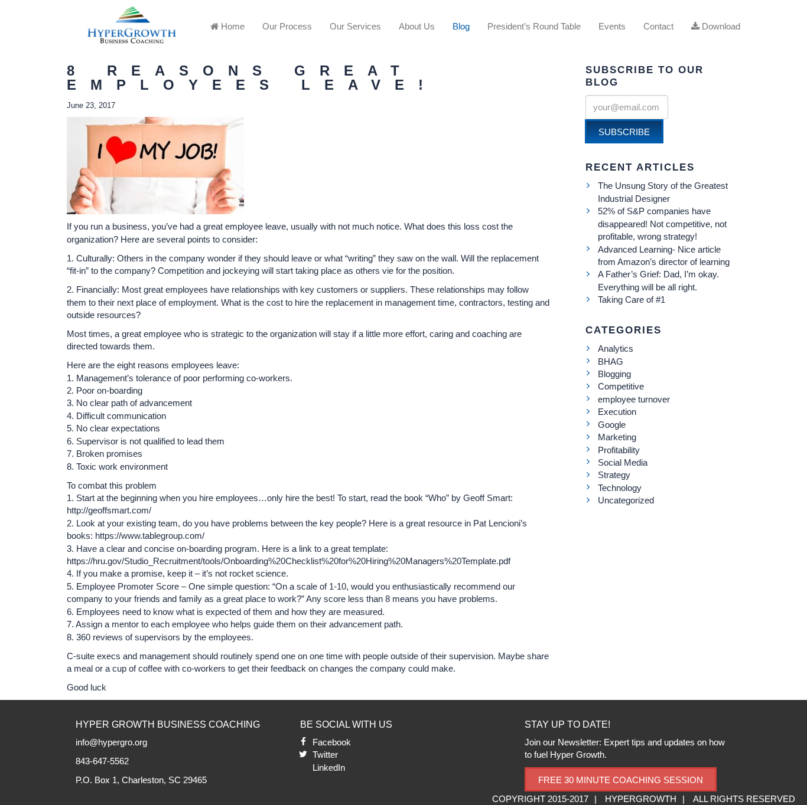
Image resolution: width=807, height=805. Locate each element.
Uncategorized (626, 500)
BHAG (610, 361)
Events (612, 26)
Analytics (615, 348)
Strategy (614, 475)
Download (719, 26)
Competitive (621, 386)
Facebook (332, 742)
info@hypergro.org (111, 742)
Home (232, 26)
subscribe (624, 132)
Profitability (619, 450)
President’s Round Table (534, 26)
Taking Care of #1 (631, 299)
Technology (620, 488)
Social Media (622, 462)
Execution (617, 412)
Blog (461, 26)
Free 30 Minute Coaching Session (620, 780)
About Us (417, 26)
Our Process (287, 26)
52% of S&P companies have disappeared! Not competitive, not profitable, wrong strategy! (662, 223)
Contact (658, 26)
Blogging (614, 374)
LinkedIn (329, 768)
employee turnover (634, 399)
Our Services (355, 26)
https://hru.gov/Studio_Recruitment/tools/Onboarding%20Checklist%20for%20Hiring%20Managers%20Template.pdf (288, 561)
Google (612, 425)
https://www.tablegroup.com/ (149, 536)
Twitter (325, 755)
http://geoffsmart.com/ (109, 510)
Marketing (617, 437)
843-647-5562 (102, 761)
